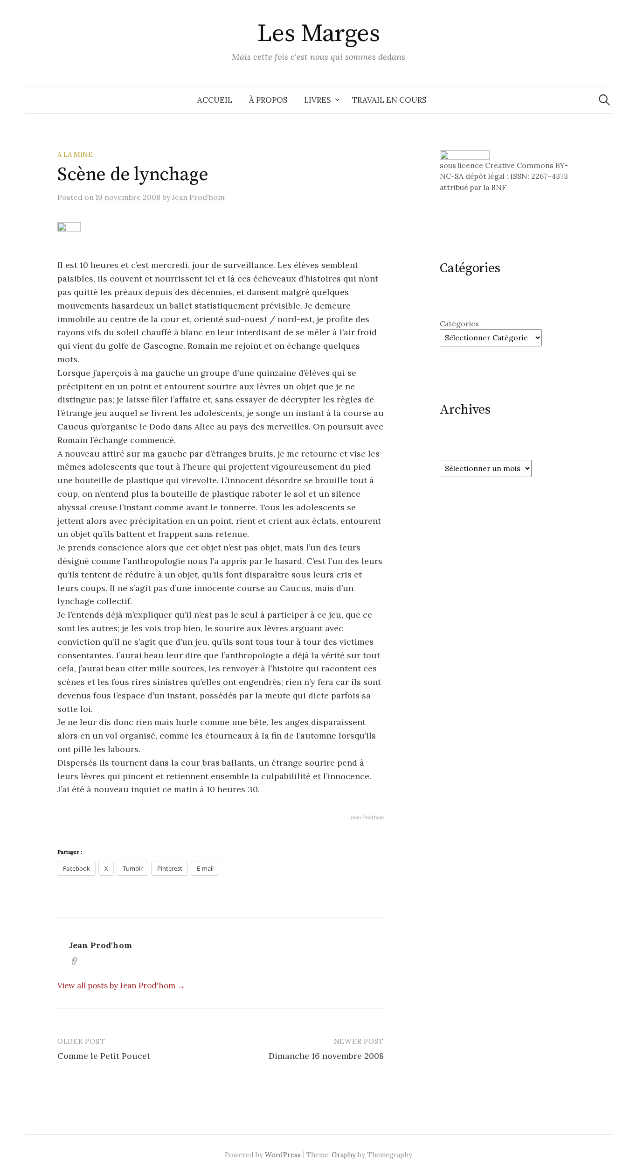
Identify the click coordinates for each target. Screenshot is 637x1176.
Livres (317, 100)
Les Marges (318, 33)
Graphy (344, 1154)
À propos (268, 100)
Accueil (214, 100)
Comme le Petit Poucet (103, 1055)
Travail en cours (389, 100)
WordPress (283, 1154)
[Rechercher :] (604, 100)
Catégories (459, 323)
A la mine (75, 154)
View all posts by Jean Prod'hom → (121, 985)
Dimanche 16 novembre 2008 (326, 1055)
